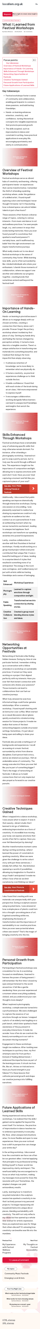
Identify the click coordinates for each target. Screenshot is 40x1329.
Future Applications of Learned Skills (19, 85)
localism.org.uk (12, 4)
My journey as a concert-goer (20, 1304)
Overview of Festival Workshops (17, 66)
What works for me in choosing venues (20, 1299)
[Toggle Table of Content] (33, 60)
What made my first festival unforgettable (20, 1293)
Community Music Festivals (11, 20)
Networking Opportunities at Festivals (16, 75)
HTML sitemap (8, 1320)
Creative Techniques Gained (15, 80)
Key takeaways (12, 63)
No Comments (28, 31)
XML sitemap (8, 1323)
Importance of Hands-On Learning (18, 69)
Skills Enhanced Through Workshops (19, 71)
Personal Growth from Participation (19, 82)
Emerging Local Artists (15, 1278)
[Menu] (36, 4)
